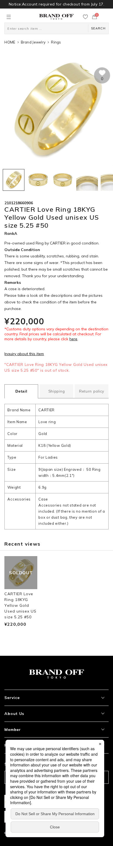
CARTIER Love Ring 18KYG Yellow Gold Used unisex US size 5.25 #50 (20, 605)
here (73, 338)
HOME (9, 42)
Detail (21, 391)
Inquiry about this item (24, 353)
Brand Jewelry (33, 42)
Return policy (91, 391)
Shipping (56, 391)
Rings (56, 42)
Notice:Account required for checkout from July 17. (56, 4)
